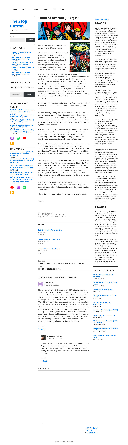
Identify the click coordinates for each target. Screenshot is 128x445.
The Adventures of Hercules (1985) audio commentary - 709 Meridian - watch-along (22, 167)
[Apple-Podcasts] (13, 138)
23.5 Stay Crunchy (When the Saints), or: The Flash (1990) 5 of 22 (22, 121)
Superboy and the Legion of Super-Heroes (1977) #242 (21, 73)
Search (12, 37)
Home (14, 9)
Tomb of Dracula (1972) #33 (49, 249)
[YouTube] (25, 138)
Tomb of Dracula (59, 215)
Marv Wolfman (56, 217)
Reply (43, 329)
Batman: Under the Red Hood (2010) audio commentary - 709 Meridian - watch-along (22, 160)
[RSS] (13, 143)
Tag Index (90, 431)
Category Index (92, 432)
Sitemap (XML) (92, 429)
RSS (62, 9)
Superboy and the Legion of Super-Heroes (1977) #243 (21, 58)
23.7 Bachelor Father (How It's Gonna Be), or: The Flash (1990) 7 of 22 (22, 111)
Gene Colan (47, 217)
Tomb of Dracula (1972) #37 (49, 239)
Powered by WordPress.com (63, 442)
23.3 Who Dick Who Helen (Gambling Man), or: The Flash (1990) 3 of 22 (22, 131)
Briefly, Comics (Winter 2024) (50, 230)
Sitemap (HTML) (92, 427)
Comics (45, 9)
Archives (25, 9)
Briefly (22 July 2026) (102, 19)
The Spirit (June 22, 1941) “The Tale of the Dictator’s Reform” (23, 63)
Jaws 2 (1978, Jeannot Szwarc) (103, 289)
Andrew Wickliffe (54, 336)
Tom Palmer (66, 217)
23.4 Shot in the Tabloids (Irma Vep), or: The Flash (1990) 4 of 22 (22, 126)
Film (36, 9)
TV (54, 9)
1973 (45, 215)
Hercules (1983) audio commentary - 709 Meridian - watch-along (22, 173)
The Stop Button (18, 23)
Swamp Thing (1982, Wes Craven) (104, 315)
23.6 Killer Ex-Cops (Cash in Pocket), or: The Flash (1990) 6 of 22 (22, 116)
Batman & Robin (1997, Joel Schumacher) (102, 303)
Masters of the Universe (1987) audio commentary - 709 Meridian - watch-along (22, 153)
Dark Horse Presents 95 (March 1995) (105, 310)
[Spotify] (19, 138)
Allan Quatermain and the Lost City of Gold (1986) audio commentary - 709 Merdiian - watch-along (22, 179)
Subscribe (29, 95)
